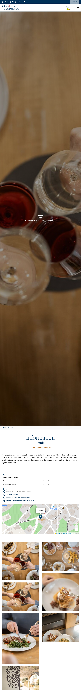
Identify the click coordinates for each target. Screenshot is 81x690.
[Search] (13, 1)
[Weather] (2, 2)
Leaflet (58, 533)
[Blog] (10, 2)
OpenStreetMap (67, 533)
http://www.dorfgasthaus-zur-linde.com (20, 500)
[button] (40, 517)
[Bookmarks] (24, 1)
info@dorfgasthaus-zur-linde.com (18, 497)
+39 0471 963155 (12, 494)
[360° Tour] (7, 1)
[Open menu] (77, 7)
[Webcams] (5, 1)
